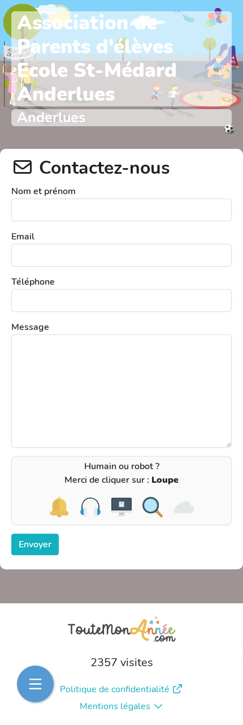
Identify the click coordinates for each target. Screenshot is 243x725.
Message (30, 327)
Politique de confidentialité (115, 689)
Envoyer (35, 544)
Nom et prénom (43, 191)
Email (22, 236)
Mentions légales (115, 706)
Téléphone (33, 281)
